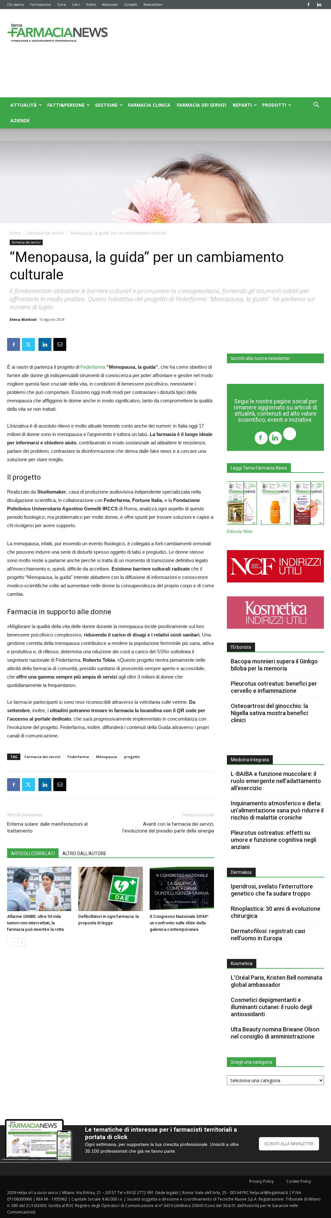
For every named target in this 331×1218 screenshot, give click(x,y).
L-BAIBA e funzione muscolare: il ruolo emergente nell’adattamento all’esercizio (276, 780)
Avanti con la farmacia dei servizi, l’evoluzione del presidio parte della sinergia (168, 827)
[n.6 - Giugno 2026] (275, 504)
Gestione (106, 105)
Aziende (20, 120)
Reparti (242, 105)
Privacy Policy (261, 1181)
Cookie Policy (298, 1181)
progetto (132, 756)
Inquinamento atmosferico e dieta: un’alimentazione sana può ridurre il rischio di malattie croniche (277, 810)
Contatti (130, 4)
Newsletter (153, 4)
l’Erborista (241, 647)
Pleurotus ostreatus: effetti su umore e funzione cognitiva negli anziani (273, 839)
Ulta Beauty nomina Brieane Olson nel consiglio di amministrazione (275, 1033)
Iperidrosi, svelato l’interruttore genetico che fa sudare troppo (272, 890)
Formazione (40, 4)
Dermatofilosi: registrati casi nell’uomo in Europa (268, 934)
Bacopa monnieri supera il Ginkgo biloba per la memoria (274, 665)
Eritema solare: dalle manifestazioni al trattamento (47, 827)
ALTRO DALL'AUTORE (84, 853)
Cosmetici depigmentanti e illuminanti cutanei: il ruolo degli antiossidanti (271, 1006)
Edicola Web (239, 531)
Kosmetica (241, 963)
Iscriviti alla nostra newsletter (260, 358)
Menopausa (106, 756)
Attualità (23, 105)
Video (91, 4)
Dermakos (241, 872)
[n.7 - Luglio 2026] (242, 504)
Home (15, 233)
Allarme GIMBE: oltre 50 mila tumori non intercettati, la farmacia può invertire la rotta (35, 923)
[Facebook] (308, 4)
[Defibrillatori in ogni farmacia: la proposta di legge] (110, 889)
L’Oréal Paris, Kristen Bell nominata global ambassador (276, 981)
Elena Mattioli (23, 319)
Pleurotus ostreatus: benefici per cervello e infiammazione (274, 687)
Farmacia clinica (149, 105)
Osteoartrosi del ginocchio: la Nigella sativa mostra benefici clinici (269, 712)
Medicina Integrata (250, 759)
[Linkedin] (319, 4)
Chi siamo (15, 4)
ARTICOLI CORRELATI (33, 853)
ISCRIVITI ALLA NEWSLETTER (289, 1144)
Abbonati (110, 4)
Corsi (61, 4)
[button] (316, 106)
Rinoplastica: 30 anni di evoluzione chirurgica (275, 912)
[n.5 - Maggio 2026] (309, 504)
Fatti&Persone (66, 105)
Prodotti (274, 105)
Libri (76, 4)
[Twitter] (289, 434)
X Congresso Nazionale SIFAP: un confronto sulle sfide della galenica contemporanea (179, 923)
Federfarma (92, 367)
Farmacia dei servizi (201, 105)
